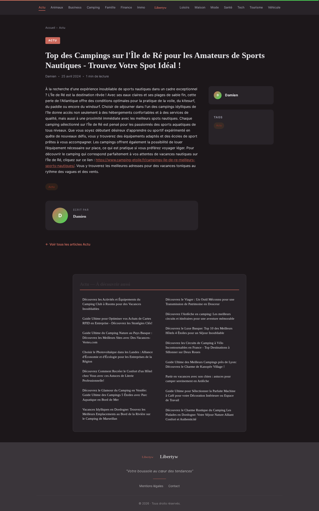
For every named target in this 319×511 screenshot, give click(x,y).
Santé (228, 7)
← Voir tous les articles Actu (67, 244)
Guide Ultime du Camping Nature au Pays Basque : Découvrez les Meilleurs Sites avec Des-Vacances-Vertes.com (117, 337)
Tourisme (256, 7)
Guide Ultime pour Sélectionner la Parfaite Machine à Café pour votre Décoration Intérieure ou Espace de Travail (200, 395)
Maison (200, 7)
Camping (93, 7)
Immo (141, 7)
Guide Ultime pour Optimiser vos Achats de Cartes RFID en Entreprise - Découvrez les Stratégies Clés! (117, 321)
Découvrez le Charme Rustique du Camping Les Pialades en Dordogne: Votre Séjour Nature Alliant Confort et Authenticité (199, 414)
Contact (174, 486)
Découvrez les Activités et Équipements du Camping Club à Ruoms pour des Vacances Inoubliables (111, 304)
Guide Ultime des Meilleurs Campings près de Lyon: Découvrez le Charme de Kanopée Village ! (201, 364)
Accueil (50, 27)
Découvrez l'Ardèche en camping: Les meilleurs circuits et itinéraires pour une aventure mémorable (200, 316)
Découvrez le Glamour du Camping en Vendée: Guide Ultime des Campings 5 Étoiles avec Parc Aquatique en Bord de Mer (114, 394)
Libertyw (169, 456)
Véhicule (274, 7)
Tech (240, 7)
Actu (42, 7)
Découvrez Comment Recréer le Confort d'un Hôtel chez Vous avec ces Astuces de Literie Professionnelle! (117, 375)
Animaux (57, 7)
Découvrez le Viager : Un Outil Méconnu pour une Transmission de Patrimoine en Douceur (200, 301)
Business (75, 7)
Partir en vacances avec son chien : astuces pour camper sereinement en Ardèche (198, 378)
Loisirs (184, 7)
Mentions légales (151, 486)
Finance (126, 7)
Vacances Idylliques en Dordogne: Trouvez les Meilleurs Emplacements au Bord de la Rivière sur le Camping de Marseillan (116, 414)
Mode (214, 7)
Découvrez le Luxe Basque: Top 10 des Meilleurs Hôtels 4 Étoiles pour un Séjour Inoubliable (199, 330)
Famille (110, 7)
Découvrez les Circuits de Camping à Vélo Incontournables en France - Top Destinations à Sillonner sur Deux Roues (198, 347)
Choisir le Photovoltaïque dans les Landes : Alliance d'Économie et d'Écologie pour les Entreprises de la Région (117, 356)
